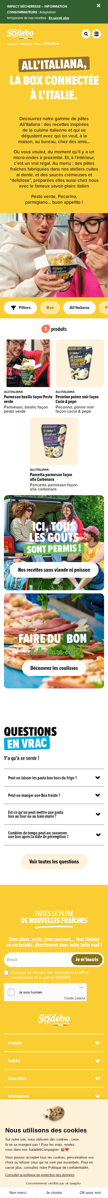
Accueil (12, 44)
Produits (26, 44)
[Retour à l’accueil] (54, 1019)
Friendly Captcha (74, 998)
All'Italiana (51, 44)
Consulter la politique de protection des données (39, 1175)
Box (38, 44)
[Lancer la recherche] (86, 34)
